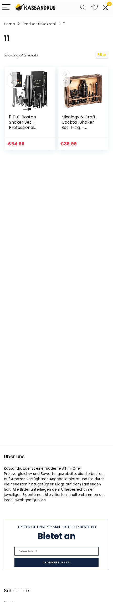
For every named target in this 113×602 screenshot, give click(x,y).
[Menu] (6, 7)
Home (9, 24)
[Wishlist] (94, 7)
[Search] (82, 7)
